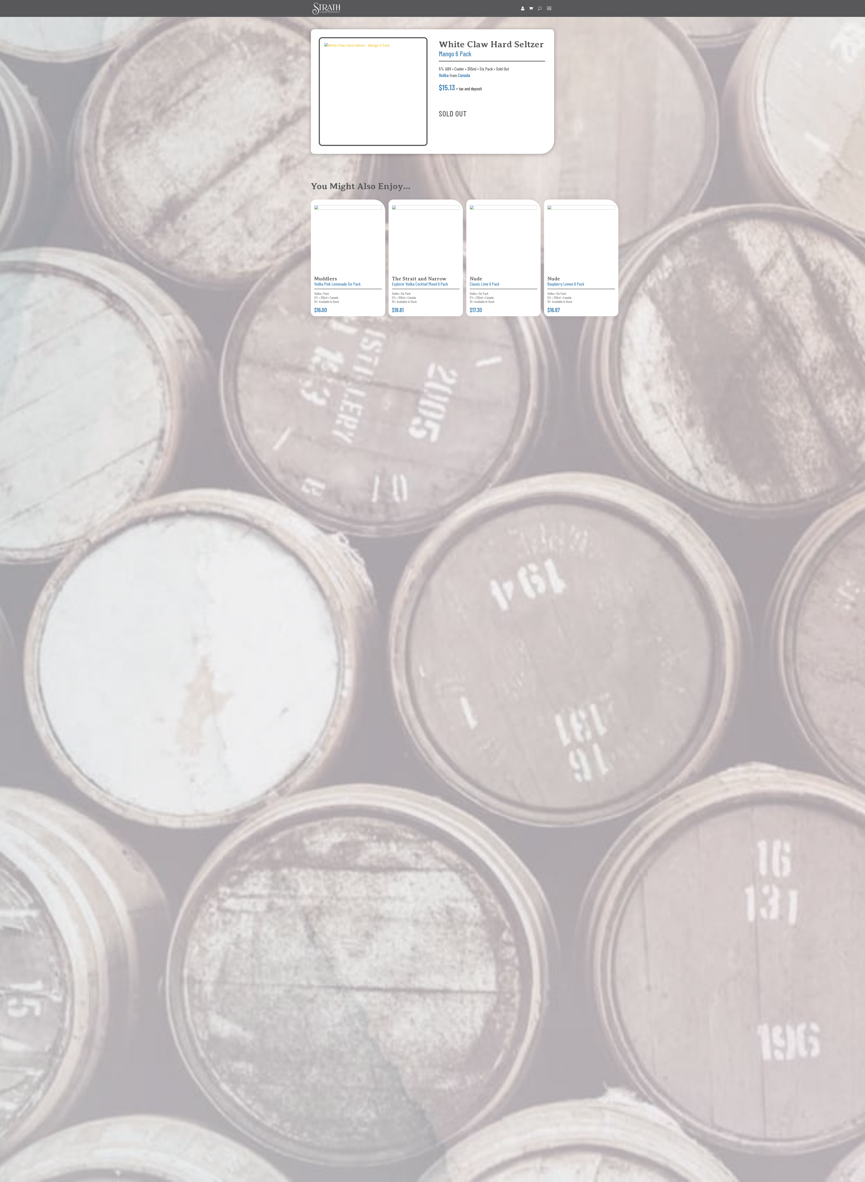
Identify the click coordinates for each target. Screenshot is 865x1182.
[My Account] (522, 8)
